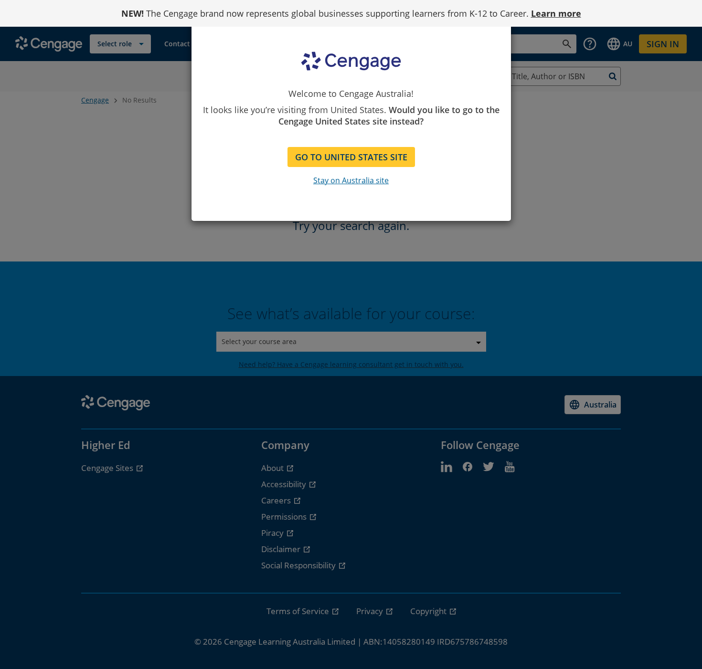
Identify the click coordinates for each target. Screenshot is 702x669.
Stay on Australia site (351, 180)
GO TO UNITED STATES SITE (351, 157)
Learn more (556, 13)
